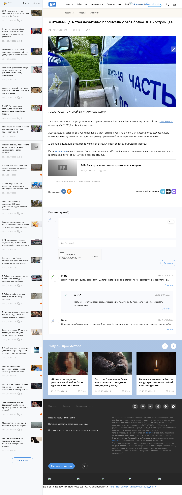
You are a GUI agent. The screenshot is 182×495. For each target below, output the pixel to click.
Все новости (22, 460)
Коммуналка (97, 4)
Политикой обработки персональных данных (132, 487)
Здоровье (69, 13)
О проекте (52, 406)
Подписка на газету (84, 406)
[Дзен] (168, 191)
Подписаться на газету (61, 466)
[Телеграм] (162, 191)
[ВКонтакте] (63, 191)
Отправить (168, 263)
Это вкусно (95, 13)
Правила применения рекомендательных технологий (73, 430)
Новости (69, 4)
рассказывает (166, 121)
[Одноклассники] (69, 191)
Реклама (66, 406)
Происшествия (114, 4)
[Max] (173, 191)
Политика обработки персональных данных (68, 424)
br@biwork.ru (117, 440)
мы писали (61, 151)
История (81, 13)
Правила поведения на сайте (61, 418)
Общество (82, 4)
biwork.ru (149, 433)
